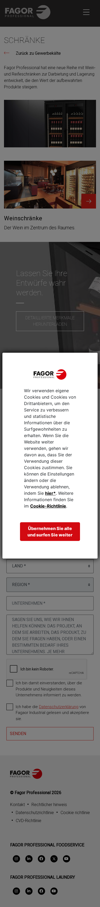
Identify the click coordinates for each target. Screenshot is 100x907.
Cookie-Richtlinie (48, 506)
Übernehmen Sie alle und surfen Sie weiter (50, 531)
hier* (50, 493)
